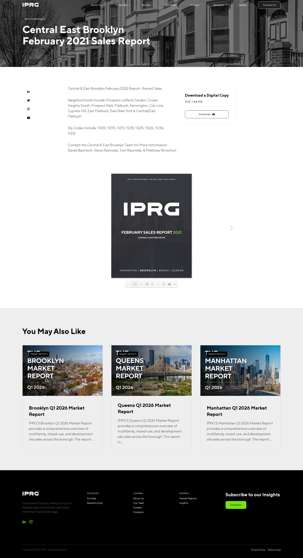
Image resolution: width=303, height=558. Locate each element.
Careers (242, 4)
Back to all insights (34, 18)
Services (146, 4)
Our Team (170, 4)
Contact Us (269, 4)
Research (219, 4)
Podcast (194, 4)
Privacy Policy (258, 550)
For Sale (91, 498)
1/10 (135, 284)
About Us (96, 4)
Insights (183, 502)
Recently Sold (95, 502)
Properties (121, 4)
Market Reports (188, 498)
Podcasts (138, 512)
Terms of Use (274, 550)
